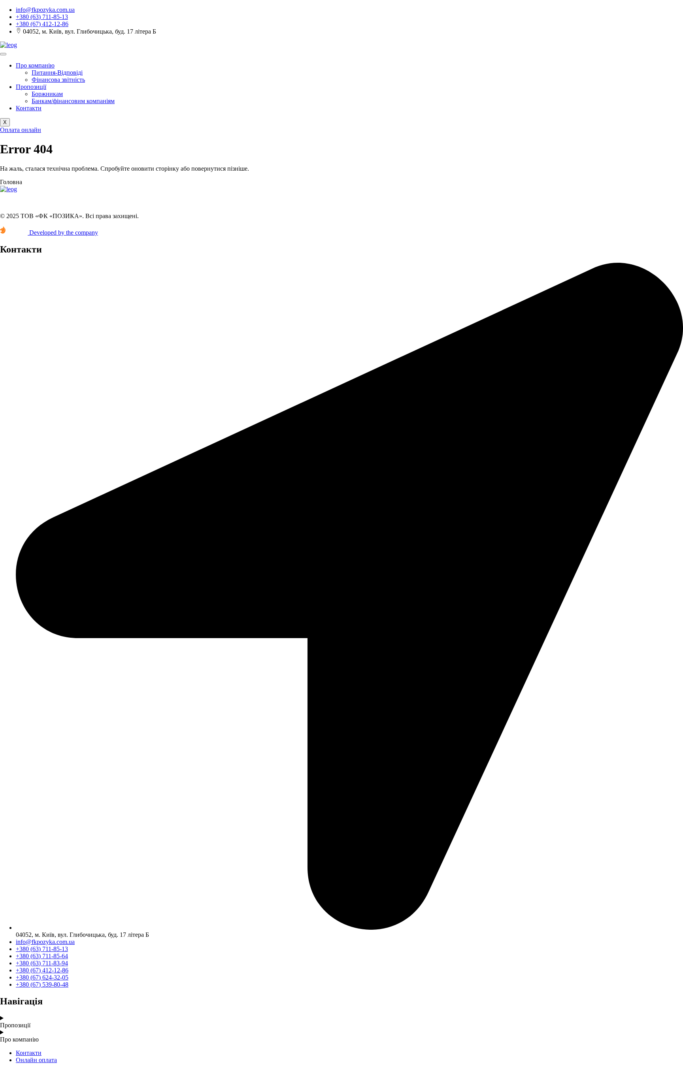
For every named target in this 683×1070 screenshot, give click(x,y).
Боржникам (47, 93)
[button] (11, 182)
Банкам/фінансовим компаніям (73, 101)
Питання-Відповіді (57, 72)
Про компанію (35, 65)
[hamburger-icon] (3, 54)
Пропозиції (31, 86)
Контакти (29, 108)
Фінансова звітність (58, 79)
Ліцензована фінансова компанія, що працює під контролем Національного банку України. (123, 202)
